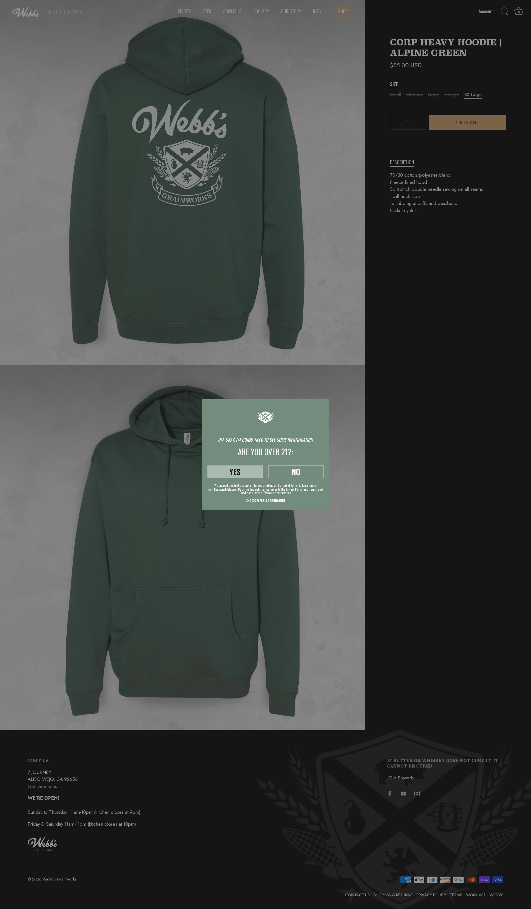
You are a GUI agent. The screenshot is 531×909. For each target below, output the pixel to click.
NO (295, 471)
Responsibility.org (225, 489)
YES (235, 471)
